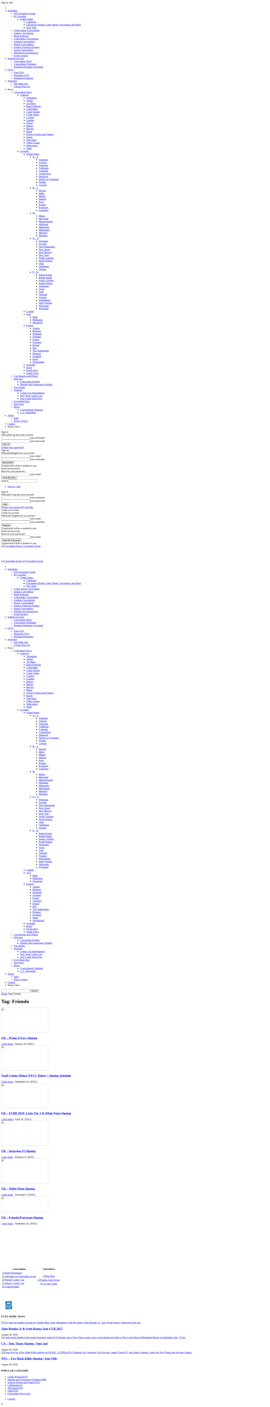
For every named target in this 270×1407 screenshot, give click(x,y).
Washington (44, 300)
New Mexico (45, 252)
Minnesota (44, 227)
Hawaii (42, 190)
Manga (29, 126)
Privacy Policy (21, 421)
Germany (37, 342)
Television (31, 140)
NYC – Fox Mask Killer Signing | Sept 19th (29, 1358)
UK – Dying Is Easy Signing (19, 1038)
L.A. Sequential (28, 412)
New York (31, 27)
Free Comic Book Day (31, 398)
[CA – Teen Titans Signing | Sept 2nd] (93, 1337)
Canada (30, 311)
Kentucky (43, 207)
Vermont (43, 294)
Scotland (36, 356)
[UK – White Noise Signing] (24, 1182)
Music (29, 131)
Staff (16, 418)
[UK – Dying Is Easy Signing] (24, 1032)
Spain (35, 359)
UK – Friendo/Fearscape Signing (22, 1217)
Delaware (43, 176)
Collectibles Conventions (26, 38)
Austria (36, 328)
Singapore (37, 322)
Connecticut (45, 173)
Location (24, 151)
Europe (29, 325)
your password (37, 441)
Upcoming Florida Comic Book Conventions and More (53, 24)
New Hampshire (47, 246)
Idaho (41, 193)
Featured (18, 390)
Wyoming (43, 308)
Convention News (23, 92)
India (35, 317)
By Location (20, 16)
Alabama (43, 159)
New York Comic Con (31, 395)
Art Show (31, 103)
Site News (19, 404)
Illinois (42, 196)
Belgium (36, 331)
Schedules (13, 10)
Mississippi (44, 230)
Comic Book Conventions (27, 30)
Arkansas (43, 165)
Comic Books (33, 112)
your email (35, 456)
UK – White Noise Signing (18, 1188)
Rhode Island (45, 277)
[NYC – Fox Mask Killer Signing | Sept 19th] (96, 1352)
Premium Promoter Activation (28, 67)
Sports (29, 137)
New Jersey (44, 249)
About (11, 415)
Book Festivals (21, 36)
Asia (28, 314)
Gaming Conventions (24, 41)
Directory (18, 379)
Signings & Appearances (26, 53)
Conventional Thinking (31, 409)
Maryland (43, 218)
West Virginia (45, 303)
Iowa (41, 201)
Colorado (43, 171)
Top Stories (19, 387)
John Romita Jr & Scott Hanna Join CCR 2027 (32, 1328)
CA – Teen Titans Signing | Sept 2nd (24, 1343)
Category (24, 95)
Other (29, 148)
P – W (35, 272)
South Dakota (45, 283)
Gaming (30, 120)
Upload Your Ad (22, 86)
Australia (30, 364)
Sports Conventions (23, 50)
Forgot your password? (12, 447)
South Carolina (46, 280)
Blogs (17, 407)
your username (37, 437)
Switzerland (38, 362)
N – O (35, 238)
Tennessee (44, 286)
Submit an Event (16, 58)
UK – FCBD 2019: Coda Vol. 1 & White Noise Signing (36, 1113)
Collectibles (32, 109)
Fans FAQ (19, 72)
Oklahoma (44, 266)
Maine (42, 216)
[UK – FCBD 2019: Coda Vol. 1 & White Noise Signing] (24, 1107)
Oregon (42, 269)
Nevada (42, 244)
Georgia (43, 185)
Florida (42, 182)
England (36, 336)
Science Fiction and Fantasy (40, 134)
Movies (30, 128)
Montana (43, 235)
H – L (35, 187)
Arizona (43, 162)
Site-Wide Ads (21, 83)
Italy (34, 348)
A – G (35, 157)
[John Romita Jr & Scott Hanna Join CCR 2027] (71, 1322)
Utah (41, 291)
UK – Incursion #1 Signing (18, 1151)
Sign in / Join (14, 486)
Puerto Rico (32, 370)
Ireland (35, 345)
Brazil (29, 367)
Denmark (37, 334)
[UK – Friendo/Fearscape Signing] (24, 1211)
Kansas (42, 204)
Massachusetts (46, 221)
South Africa (32, 373)
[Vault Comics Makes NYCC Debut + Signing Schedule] (24, 1069)
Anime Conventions (24, 33)
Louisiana (43, 210)
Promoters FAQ (21, 75)
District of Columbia (49, 179)
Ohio (41, 263)
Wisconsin (44, 305)
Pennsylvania (45, 275)
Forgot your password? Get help (17, 507)
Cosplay (30, 117)
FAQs (10, 69)
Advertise (12, 81)
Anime (29, 100)
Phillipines (37, 320)
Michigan (43, 224)
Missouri (43, 232)
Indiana (42, 199)
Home (4, 993)
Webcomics (32, 145)
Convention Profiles (30, 381)
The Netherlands (40, 350)
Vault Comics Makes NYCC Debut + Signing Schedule (36, 1075)
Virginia (43, 297)
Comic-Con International (32, 393)
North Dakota (45, 261)
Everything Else (22, 401)
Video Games (33, 142)
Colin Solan (7, 1044)
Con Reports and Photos (26, 376)
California (31, 22)
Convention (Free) (23, 61)
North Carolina (46, 258)
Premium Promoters (23, 78)
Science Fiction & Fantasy (27, 47)
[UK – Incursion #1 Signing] (24, 1145)
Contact (11, 424)
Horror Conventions (24, 44)
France (35, 339)
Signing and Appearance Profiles (36, 384)
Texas (42, 289)
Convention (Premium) (25, 64)
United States (26, 19)
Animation (31, 97)
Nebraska (43, 241)
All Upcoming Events (24, 13)
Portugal (36, 353)
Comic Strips (32, 114)
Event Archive (21, 55)
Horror (29, 123)
